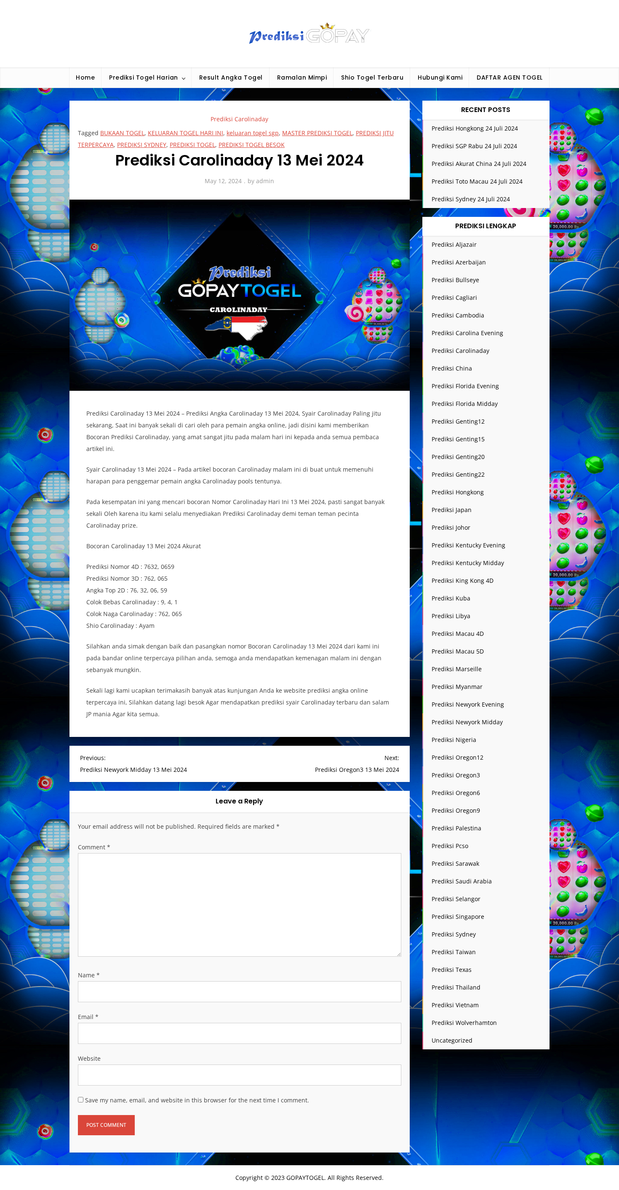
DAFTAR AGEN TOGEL (510, 77)
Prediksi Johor (451, 527)
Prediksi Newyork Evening (468, 704)
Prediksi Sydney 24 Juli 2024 (471, 199)
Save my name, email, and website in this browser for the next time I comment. (197, 1100)
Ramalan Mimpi (302, 77)
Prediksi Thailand (456, 987)
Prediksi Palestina (456, 828)
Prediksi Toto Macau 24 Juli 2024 (477, 181)
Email (88, 1017)
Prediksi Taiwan (454, 952)
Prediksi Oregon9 (456, 810)
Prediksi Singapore (458, 917)
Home (85, 77)
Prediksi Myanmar (457, 687)
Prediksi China (452, 368)
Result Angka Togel (231, 77)
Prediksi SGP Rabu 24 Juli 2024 (474, 146)
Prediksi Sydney (454, 934)
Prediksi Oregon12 (457, 757)
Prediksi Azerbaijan (459, 262)
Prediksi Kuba (451, 598)
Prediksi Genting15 (458, 439)
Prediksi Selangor (456, 899)
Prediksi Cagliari (454, 297)
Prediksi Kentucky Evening (468, 545)
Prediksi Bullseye (455, 280)
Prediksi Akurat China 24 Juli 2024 (479, 164)
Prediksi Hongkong (458, 492)
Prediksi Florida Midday (465, 404)
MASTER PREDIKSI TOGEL (317, 133)
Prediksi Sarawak (455, 863)
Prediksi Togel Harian (143, 77)
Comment (94, 847)
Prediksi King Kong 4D (463, 580)
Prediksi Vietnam (455, 1005)
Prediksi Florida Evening (465, 386)
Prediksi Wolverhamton (464, 1023)
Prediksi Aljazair (454, 244)
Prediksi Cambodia (458, 315)
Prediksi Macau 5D (458, 651)
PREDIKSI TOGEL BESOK (252, 145)
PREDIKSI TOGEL (192, 145)
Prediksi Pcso (450, 846)
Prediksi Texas (452, 970)
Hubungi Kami (440, 77)
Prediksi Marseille (457, 669)
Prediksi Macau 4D (458, 634)
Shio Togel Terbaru (372, 77)
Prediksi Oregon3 (456, 775)
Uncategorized (452, 1040)
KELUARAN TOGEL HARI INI (185, 133)
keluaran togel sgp (253, 133)
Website (89, 1058)
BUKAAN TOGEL (122, 133)
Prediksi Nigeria (454, 740)
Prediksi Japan (452, 510)
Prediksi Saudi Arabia (462, 881)
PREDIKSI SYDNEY (141, 145)
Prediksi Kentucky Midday (468, 563)
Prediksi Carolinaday (239, 119)
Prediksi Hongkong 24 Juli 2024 (475, 128)
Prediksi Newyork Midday (467, 722)
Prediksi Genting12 (458, 421)
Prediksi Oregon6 (456, 793)
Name (89, 975)
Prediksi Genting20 (458, 457)
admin (265, 181)
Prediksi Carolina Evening (467, 333)
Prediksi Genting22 (458, 474)
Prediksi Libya (451, 616)
